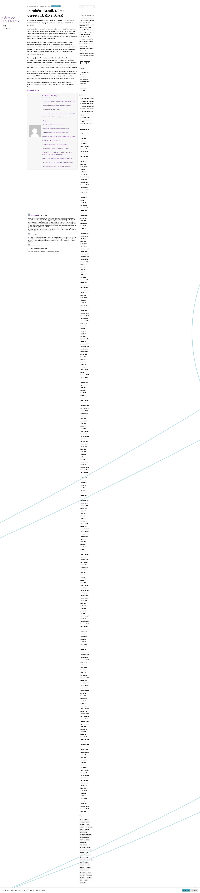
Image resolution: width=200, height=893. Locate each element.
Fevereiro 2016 (84, 431)
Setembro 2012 (84, 536)
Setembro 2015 (84, 444)
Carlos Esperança (50, 95)
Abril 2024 (83, 202)
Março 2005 (83, 767)
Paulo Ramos (83, 85)
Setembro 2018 (84, 351)
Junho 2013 (83, 513)
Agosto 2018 (83, 354)
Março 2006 (83, 736)
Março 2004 (83, 798)
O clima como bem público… (85, 114)
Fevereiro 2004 (84, 801)
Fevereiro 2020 (84, 308)
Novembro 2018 (84, 346)
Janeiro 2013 (83, 526)
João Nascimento (84, 79)
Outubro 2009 (84, 626)
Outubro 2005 (84, 749)
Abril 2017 (83, 395)
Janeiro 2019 (83, 341)
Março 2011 (83, 582)
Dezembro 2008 (84, 652)
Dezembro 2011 (84, 559)
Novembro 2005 (84, 747)
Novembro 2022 (84, 233)
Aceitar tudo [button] (186, 890)
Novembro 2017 (84, 377)
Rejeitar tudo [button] (194, 890)
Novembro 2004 (84, 778)
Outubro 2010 (84, 595)
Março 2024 (83, 205)
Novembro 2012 (84, 531)
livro (81, 862)
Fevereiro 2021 (84, 279)
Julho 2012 (83, 541)
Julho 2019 (83, 326)
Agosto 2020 (83, 292)
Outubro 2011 (83, 564)
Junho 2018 (83, 359)
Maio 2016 (83, 423)
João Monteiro (83, 77)
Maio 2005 (83, 762)
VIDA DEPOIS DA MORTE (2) (87, 108)
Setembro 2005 (84, 752)
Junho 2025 (83, 166)
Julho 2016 (83, 418)
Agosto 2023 (83, 218)
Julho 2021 (83, 267)
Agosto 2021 (83, 264)
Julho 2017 (83, 387)
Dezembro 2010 (84, 590)
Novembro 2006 (84, 716)
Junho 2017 (83, 390)
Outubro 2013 (84, 503)
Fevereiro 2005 (84, 770)
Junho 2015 (83, 451)
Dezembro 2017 (84, 374)
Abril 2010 (83, 611)
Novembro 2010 (84, 593)
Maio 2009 (83, 639)
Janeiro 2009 (83, 649)
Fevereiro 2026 (84, 146)
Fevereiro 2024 (84, 207)
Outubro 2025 (84, 156)
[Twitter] (85, 62)
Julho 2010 (83, 603)
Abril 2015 (82, 457)
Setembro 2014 (84, 475)
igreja (81, 854)
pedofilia (82, 872)
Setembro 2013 (84, 505)
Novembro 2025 (84, 154)
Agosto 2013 (83, 508)
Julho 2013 (83, 510)
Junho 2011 (83, 575)
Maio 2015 (83, 454)
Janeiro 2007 (83, 711)
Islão (81, 857)
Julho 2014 (83, 480)
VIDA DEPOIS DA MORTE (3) (87, 106)
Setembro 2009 (84, 629)
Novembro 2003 (84, 808)
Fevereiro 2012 (84, 554)
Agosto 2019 (83, 323)
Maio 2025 (83, 169)
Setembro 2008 (84, 659)
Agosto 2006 (83, 724)
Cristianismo (54, 6)
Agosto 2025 (83, 161)
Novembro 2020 (84, 285)
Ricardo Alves (83, 88)
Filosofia (82, 847)
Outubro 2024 (84, 187)
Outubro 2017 (84, 380)
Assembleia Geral (84, 822)
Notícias (82, 867)
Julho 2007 (83, 695)
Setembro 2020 (84, 290)
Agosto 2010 (83, 600)
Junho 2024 (83, 197)
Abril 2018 (83, 364)
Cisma (81, 829)
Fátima (89, 847)
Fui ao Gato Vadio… (85, 117)
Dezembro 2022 (84, 231)
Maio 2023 (83, 225)
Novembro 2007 (84, 685)
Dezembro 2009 (84, 621)
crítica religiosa (84, 837)
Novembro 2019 (84, 315)
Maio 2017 (83, 392)
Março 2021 (83, 277)
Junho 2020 (83, 297)
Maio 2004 (83, 793)
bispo (88, 824)
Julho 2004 (83, 788)
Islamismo (88, 854)
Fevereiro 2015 (84, 462)
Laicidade (82, 860)
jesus (86, 857)
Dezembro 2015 (84, 436)
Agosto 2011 (83, 569)
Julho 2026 (83, 136)
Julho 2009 (83, 634)
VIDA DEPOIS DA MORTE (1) (87, 111)
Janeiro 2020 (83, 310)
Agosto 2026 (83, 133)
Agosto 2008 (83, 662)
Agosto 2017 (83, 385)
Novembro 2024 (84, 184)
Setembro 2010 (84, 598)
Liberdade (89, 860)
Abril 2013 (83, 518)
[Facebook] (81, 62)
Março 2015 (83, 459)
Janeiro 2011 (83, 587)
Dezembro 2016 (84, 405)
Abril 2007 (83, 703)
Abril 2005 (83, 765)
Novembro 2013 (84, 500)
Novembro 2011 (84, 562)
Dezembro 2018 (84, 344)
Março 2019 (83, 336)
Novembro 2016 (84, 408)
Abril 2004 (83, 795)
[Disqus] (52, 191)
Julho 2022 (83, 241)
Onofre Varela (83, 83)
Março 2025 (83, 174)
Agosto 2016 (83, 415)
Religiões (89, 877)
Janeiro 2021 (83, 282)
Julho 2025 (83, 164)
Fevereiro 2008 (84, 677)
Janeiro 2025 (83, 179)
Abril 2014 (83, 487)
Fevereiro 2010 (84, 616)
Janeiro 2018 (83, 372)
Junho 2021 (83, 269)
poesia (88, 872)
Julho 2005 (83, 757)
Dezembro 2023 (84, 213)
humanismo (89, 849)
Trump (86, 880)
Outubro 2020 (84, 287)
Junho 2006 (83, 729)
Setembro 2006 (84, 721)
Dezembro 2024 (84, 182)
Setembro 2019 (84, 320)
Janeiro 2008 (84, 680)
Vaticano (82, 882)
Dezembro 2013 (84, 498)
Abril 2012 (83, 549)
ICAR (87, 852)
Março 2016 (83, 428)
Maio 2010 (83, 608)
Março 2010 (83, 613)
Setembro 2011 (84, 567)
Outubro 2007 (84, 688)
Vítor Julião (82, 90)
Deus (81, 839)
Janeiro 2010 (83, 618)
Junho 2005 (83, 760)
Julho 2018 (83, 356)
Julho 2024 (83, 195)
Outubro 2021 (84, 259)
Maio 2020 (83, 300)
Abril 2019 (83, 333)
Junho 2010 (83, 605)
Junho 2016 (83, 421)
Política (59, 6)
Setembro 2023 (84, 215)
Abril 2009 (83, 641)
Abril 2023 (83, 228)
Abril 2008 (83, 672)
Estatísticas (83, 844)
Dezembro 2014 (84, 467)
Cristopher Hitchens (85, 834)
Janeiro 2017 (83, 403)
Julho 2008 (83, 664)
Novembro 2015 (84, 439)
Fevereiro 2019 (84, 338)
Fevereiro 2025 (84, 177)
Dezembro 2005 (84, 744)
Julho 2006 (83, 726)
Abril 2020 (83, 302)
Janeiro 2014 (83, 495)
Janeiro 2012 (83, 557)
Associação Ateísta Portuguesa (87, 55)
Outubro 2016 (84, 410)
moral (86, 862)
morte (82, 865)
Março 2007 (83, 706)
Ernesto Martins (84, 72)
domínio (87, 839)
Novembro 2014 (84, 469)
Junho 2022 (83, 243)
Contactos (6, 28)
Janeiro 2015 (83, 464)
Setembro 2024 (84, 189)
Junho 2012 (83, 544)
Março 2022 (83, 246)
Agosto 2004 (83, 785)
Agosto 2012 (83, 539)
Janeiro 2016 (83, 433)
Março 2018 (83, 367)
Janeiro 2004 (84, 803)
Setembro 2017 (84, 382)
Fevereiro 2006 (84, 739)
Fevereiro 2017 (84, 400)
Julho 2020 (83, 295)
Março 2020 (83, 305)
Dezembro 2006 (84, 713)
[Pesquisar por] (93, 6)
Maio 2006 (83, 731)
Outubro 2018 (84, 349)
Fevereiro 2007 (84, 708)
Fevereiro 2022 (84, 249)
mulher (87, 865)
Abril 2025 (83, 171)
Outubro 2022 (84, 236)
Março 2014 (83, 490)
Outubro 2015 (84, 441)
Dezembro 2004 (84, 775)
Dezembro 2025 (84, 151)
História (82, 849)
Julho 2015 (83, 449)
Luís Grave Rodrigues (84, 81)
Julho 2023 (83, 220)
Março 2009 (83, 644)
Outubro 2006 (84, 718)
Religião (82, 877)
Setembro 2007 (84, 690)
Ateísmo (82, 824)
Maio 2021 (83, 272)
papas (86, 870)
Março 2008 (83, 675)
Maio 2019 (83, 331)
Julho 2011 (83, 572)
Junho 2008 (83, 667)
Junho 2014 (83, 482)
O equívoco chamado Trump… (86, 120)
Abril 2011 (82, 580)
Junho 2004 (83, 790)
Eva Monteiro (83, 74)
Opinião (88, 867)
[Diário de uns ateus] (10, 12)
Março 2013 (83, 521)
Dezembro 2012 (84, 528)
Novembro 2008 (84, 654)
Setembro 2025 (84, 159)
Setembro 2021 (84, 261)
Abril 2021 (83, 274)
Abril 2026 (83, 141)
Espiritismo (83, 842)
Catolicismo (89, 827)
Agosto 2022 (83, 238)
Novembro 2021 (84, 256)
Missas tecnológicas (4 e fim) (86, 124)
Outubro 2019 (84, 318)
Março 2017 (83, 397)
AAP (4, 26)
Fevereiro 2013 (84, 523)
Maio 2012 (83, 546)
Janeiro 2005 (83, 772)
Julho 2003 (83, 811)
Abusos (86, 819)
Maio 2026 (83, 138)
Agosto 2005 (83, 754)
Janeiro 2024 (83, 210)
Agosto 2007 (83, 693)
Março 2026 (83, 143)
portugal (89, 875)
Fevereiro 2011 (84, 585)
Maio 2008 (83, 670)
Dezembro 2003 (84, 806)
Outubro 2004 (84, 780)
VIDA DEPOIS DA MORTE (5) (87, 101)
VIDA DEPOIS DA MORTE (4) (87, 103)
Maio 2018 (83, 362)
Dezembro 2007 (84, 682)
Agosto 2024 (83, 192)
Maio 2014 (83, 485)
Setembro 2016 (84, 413)
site (81, 880)
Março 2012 (83, 552)
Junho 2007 (83, 698)
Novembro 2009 (84, 623)
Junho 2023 (83, 223)
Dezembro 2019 (84, 313)
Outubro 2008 (84, 657)
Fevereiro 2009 (84, 647)
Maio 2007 (83, 700)
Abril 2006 (83, 734)
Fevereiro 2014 (84, 492)
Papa (81, 870)
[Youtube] (88, 62)
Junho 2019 (83, 328)
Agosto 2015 (83, 446)
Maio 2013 (83, 516)
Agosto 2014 (83, 477)
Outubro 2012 (84, 534)
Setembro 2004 (84, 783)
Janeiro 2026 (83, 148)
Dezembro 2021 (84, 254)
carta (81, 827)
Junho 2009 (83, 636)
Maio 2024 (83, 200)
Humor (82, 852)
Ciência (87, 829)
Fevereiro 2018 (84, 369)
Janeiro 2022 (83, 251)
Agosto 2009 (83, 631)
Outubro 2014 (84, 472)
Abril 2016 (83, 426)
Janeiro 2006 (83, 742)
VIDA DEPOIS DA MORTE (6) (87, 98)
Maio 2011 (82, 577)
